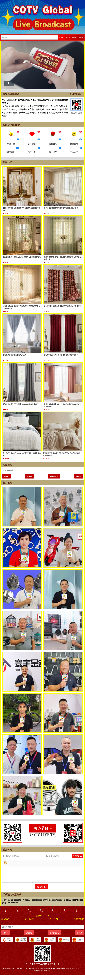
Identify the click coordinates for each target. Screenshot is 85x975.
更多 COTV (42, 915)
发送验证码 (77, 856)
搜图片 (6, 476)
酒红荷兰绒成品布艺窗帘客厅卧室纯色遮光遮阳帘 (61, 355)
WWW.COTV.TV (20, 968)
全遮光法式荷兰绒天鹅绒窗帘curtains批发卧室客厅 (20, 404)
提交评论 (41, 886)
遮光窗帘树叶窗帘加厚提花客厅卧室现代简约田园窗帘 (62, 306)
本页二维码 (76, 104)
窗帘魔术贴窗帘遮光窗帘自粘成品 (14, 355)
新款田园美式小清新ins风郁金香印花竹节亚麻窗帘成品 (22, 257)
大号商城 (53, 918)
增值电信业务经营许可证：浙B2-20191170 (69, 968)
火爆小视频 (79, 918)
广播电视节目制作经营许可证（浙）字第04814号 (40, 968)
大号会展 (5, 918)
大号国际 (29, 918)
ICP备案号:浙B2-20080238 (42, 970)
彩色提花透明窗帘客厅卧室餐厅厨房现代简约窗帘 (61, 208)
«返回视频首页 (75, 94)
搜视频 (29, 476)
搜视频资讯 (54, 476)
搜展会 (78, 476)
